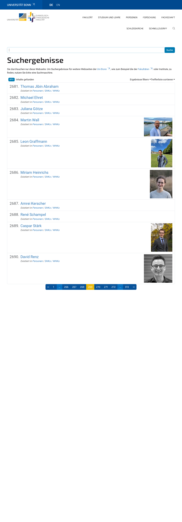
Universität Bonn (19, 4)
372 (127, 286)
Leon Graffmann (33, 141)
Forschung (149, 17)
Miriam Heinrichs (34, 172)
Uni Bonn (102, 69)
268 (82, 286)
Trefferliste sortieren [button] (162, 79)
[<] (48, 287)
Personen (131, 17)
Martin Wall (29, 120)
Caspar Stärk (31, 226)
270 (98, 286)
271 (106, 286)
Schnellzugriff (158, 28)
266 (66, 286)
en (58, 4)
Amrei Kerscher (33, 203)
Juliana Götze (31, 109)
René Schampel (33, 214)
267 (74, 286)
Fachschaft (168, 17)
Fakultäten (143, 69)
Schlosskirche (135, 28)
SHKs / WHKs (52, 90)
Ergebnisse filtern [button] (139, 79)
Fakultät (87, 17)
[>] (134, 287)
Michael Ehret (31, 97)
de (51, 4)
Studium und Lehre (109, 17)
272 (113, 286)
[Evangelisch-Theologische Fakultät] (28, 17)
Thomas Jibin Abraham (39, 86)
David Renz (29, 257)
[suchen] (172, 30)
